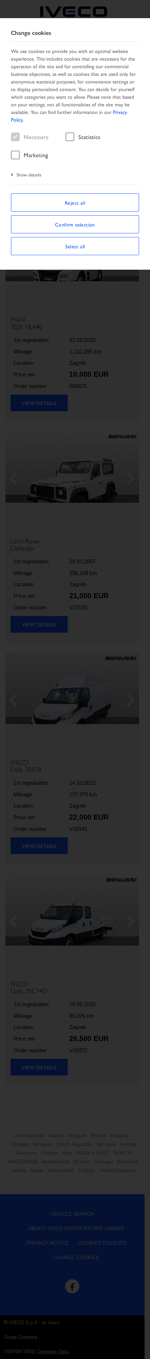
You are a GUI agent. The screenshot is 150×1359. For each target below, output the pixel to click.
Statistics (89, 136)
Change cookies (31, 33)
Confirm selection (75, 224)
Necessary (36, 136)
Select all (75, 246)
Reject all (75, 202)
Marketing (36, 155)
